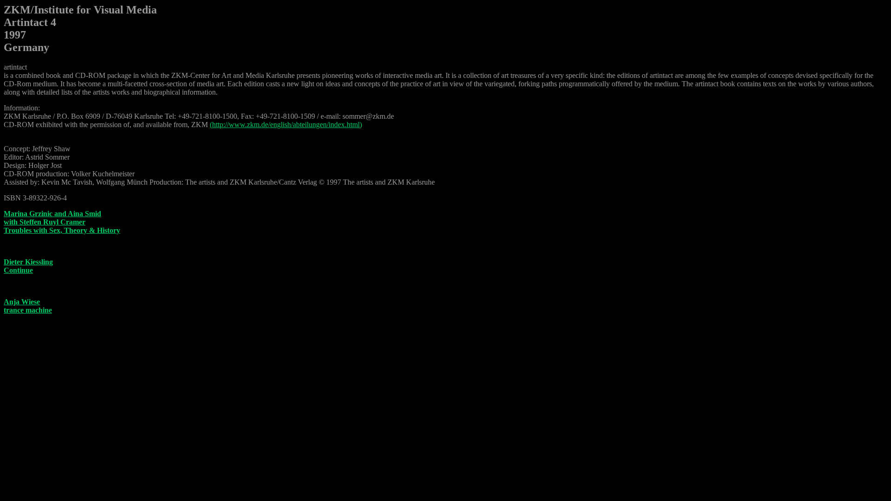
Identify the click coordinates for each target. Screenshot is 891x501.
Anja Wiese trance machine (28, 306)
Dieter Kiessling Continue (28, 266)
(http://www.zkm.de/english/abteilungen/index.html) (286, 124)
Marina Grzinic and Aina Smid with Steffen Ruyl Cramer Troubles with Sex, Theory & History (62, 222)
